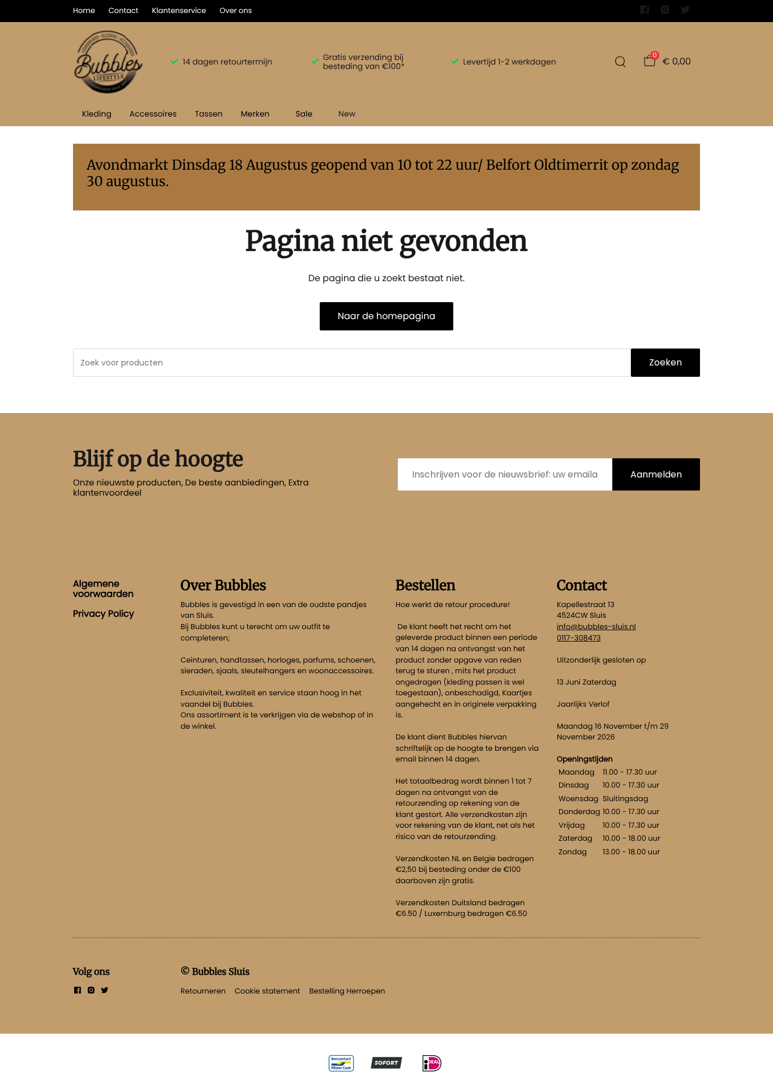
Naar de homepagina (386, 315)
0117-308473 (579, 638)
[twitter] (685, 12)
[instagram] (665, 12)
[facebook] (644, 12)
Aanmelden (656, 474)
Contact (124, 10)
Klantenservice (179, 10)
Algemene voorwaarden (103, 588)
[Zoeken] (620, 61)
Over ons (236, 10)
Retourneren (203, 991)
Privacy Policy (103, 613)
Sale (303, 113)
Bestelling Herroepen (347, 991)
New (346, 113)
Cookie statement (267, 991)
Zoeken (665, 362)
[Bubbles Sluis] (108, 61)
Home (84, 10)
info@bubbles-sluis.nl (596, 626)
